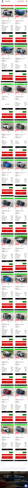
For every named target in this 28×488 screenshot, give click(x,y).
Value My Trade (7, 40)
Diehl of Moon (3, 81)
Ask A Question (7, 41)
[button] (13, 12)
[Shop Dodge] (3, 1)
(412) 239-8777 (21, 1)
